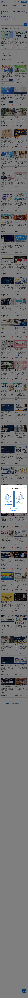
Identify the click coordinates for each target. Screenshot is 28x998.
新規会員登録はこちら (14, 510)
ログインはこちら (14, 508)
